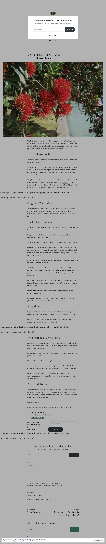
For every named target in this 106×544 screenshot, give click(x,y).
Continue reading (53, 35)
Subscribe (70, 29)
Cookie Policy (33, 541)
